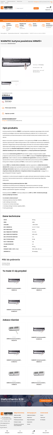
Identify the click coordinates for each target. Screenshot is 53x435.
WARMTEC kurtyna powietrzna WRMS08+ (42, 288)
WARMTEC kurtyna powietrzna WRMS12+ (17, 309)
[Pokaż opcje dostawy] (3, 108)
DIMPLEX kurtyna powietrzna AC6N (16, 383)
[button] (26, 15)
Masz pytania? (46, 432)
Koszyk (28, 424)
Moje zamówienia (31, 419)
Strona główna (4, 33)
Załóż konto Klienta (31, 415)
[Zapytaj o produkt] (3, 114)
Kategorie (7, 432)
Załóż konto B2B (17, 415)
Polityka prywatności (18, 419)
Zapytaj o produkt (9, 113)
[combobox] (24, 8)
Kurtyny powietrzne (24, 33)
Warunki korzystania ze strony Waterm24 (19, 425)
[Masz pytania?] (46, 431)
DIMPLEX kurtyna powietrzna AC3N (40, 383)
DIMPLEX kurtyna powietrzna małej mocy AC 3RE (19, 338)
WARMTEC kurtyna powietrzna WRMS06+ (17, 288)
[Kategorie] (7, 431)
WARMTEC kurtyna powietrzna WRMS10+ (17, 360)
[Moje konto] (51, 9)
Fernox (41, 415)
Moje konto (48, 9)
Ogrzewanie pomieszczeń (13, 33)
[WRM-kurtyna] (16, 62)
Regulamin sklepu (17, 417)
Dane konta (29, 422)
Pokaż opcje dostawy (10, 107)
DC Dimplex (42, 419)
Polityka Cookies (17, 422)
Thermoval (42, 417)
